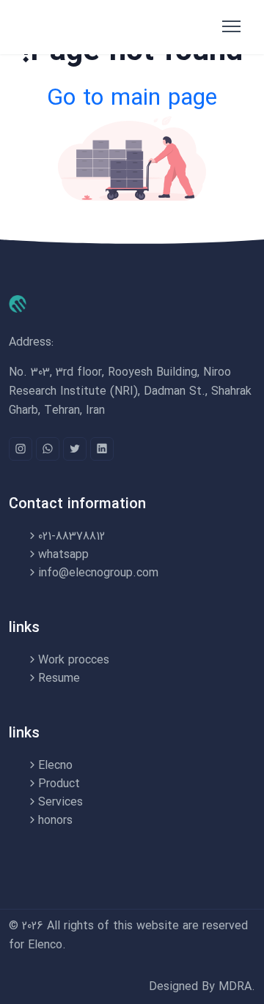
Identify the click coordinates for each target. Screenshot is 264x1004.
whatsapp (63, 555)
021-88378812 (71, 536)
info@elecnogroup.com (98, 573)
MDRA (235, 987)
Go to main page (132, 99)
